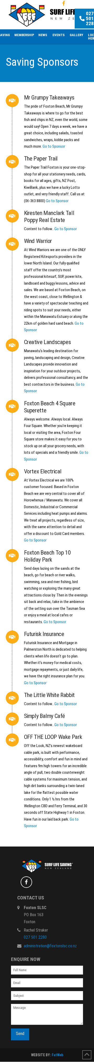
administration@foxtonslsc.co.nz (50, 945)
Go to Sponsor (54, 146)
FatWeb (57, 1055)
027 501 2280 (35, 937)
